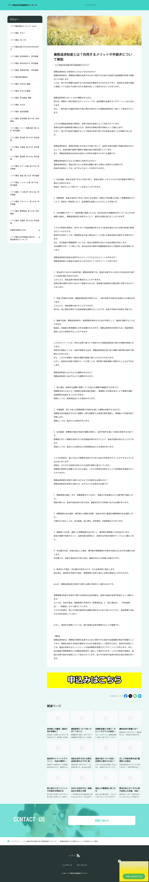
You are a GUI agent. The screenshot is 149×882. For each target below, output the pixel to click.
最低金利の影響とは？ (128, 729)
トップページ (90, 5)
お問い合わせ (102, 820)
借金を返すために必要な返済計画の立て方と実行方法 (81, 761)
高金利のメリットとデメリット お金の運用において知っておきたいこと (57, 761)
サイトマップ (82, 865)
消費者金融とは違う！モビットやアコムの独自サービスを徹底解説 (105, 731)
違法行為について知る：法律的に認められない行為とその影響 (105, 761)
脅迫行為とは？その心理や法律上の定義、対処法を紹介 (129, 790)
